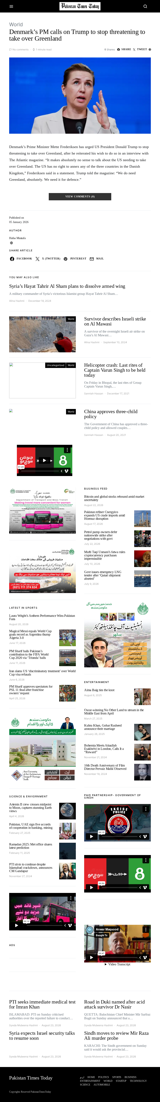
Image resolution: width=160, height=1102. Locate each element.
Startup (121, 1081)
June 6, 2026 (16, 679)
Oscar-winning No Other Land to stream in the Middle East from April (114, 711)
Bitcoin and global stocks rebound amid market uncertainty (114, 498)
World (16, 24)
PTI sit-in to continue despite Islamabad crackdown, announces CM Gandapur (30, 868)
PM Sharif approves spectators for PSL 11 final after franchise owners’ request (30, 690)
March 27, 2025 (93, 718)
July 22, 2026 (92, 543)
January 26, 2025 (94, 733)
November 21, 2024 (95, 757)
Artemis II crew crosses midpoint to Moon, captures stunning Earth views (30, 808)
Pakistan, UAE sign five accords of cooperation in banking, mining (30, 826)
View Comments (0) (80, 196)
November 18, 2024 (95, 773)
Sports (116, 1077)
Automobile (102, 1084)
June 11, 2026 (17, 662)
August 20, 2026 (18, 624)
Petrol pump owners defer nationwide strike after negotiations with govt (100, 535)
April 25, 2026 (17, 698)
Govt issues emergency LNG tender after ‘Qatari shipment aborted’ (102, 575)
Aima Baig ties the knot (99, 690)
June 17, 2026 (17, 642)
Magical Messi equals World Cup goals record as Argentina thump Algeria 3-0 (30, 634)
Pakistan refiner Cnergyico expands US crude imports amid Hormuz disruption (104, 515)
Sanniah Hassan (93, 393)
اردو (82, 1077)
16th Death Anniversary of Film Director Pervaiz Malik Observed (105, 767)
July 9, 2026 (91, 583)
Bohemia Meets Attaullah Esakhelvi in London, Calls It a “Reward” (104, 749)
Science (85, 1084)
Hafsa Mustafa (17, 238)
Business (130, 1077)
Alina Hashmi (16, 300)
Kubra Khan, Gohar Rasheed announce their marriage (103, 727)
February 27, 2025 (19, 832)
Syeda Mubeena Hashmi (23, 1025)
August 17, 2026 (93, 523)
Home (91, 1077)
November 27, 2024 (20, 876)
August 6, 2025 (93, 695)
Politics (103, 1077)
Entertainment (90, 1081)
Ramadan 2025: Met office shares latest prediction (30, 846)
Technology (138, 1081)
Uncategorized (55, 365)
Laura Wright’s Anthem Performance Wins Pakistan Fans (42, 617)
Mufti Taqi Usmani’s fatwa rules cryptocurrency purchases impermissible (104, 555)
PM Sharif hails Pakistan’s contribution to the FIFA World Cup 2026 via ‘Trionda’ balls (29, 654)
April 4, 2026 (16, 816)
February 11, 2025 (19, 852)
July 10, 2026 (92, 563)
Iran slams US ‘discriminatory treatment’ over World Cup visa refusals (42, 672)
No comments (20, 49)
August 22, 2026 (93, 505)
